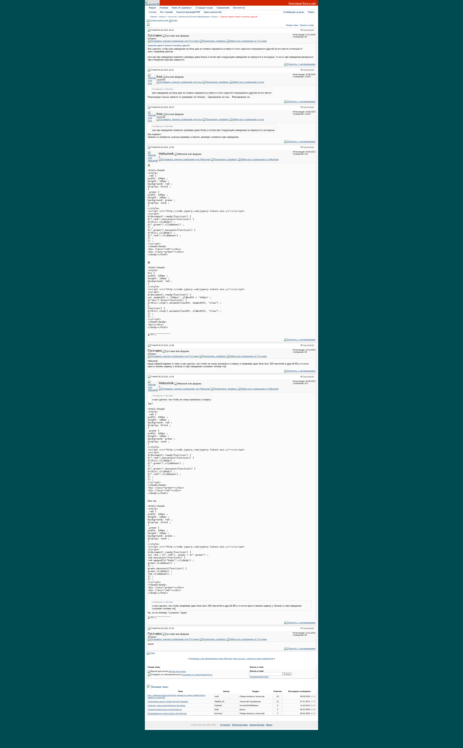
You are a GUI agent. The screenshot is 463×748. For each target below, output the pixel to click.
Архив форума (257, 725)
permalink (308, 30)
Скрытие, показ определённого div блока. (167, 705)
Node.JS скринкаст (182, 8)
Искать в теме (307, 25)
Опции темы (292, 25)
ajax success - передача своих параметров (253, 658)
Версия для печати (177, 671)
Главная (153, 17)
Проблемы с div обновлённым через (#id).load (211, 658)
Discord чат (239, 8)
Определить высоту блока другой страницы (168, 701)
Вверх (269, 725)
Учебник (164, 8)
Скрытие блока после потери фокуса (165, 709)
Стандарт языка (204, 8)
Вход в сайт (309, 3)
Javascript (172, 17)
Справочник (222, 8)
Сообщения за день (293, 12)
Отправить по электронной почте (197, 675)
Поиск (311, 12)
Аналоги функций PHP (188, 12)
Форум (152, 8)
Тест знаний (166, 12)
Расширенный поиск (259, 677)
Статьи (152, 12)
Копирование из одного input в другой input (167, 713)
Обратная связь (240, 725)
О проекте (225, 725)
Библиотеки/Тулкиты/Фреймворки (194, 17)
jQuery (215, 17)
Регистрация (295, 3)
